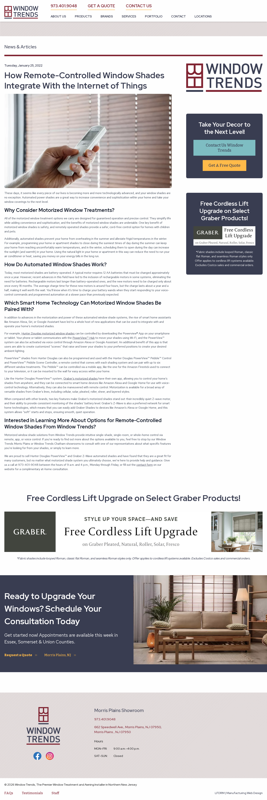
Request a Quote (18, 655)
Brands (107, 16)
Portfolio (153, 16)
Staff (55, 793)
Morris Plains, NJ (57, 655)
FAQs (8, 793)
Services (129, 16)
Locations (203, 16)
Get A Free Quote (224, 165)
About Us (58, 16)
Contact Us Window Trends (224, 148)
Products (83, 16)
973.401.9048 (64, 6)
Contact (178, 16)
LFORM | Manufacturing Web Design (239, 793)
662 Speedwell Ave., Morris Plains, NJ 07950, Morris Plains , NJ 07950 (128, 729)
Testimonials (32, 793)
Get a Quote (101, 6)
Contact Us (139, 6)
